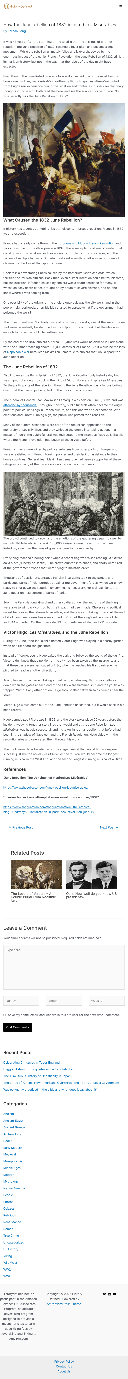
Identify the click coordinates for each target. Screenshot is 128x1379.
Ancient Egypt (13, 1120)
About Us (64, 1371)
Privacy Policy (64, 1361)
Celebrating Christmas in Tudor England (31, 1062)
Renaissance (12, 1222)
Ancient (8, 1114)
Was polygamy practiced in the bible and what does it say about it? (50, 1089)
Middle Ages (11, 1168)
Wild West (10, 1262)
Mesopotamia (12, 1161)
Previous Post (20, 827)
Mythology (10, 1181)
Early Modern (12, 1147)
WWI (6, 1276)
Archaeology (12, 1134)
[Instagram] (109, 1294)
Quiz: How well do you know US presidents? (91, 895)
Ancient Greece (14, 1127)
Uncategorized (13, 1242)
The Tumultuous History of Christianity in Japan (37, 1076)
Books (7, 1141)
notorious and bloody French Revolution (86, 243)
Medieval (9, 1154)
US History (10, 1249)
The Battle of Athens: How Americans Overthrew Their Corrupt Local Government (61, 1082)
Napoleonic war (18, 352)
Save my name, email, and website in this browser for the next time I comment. (64, 1015)
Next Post (109, 827)
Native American (15, 1188)
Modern (8, 1175)
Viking (7, 1256)
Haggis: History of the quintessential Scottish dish (38, 1069)
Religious (9, 1215)
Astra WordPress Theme (64, 1304)
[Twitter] (104, 1294)
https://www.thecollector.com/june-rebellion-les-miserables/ (45, 787)
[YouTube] (114, 1294)
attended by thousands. (20, 405)
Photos (8, 1202)
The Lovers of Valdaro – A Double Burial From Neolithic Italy (33, 897)
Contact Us (64, 1366)
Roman (8, 1229)
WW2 (7, 1269)
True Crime (11, 1235)
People (8, 1195)
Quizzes (8, 1208)
